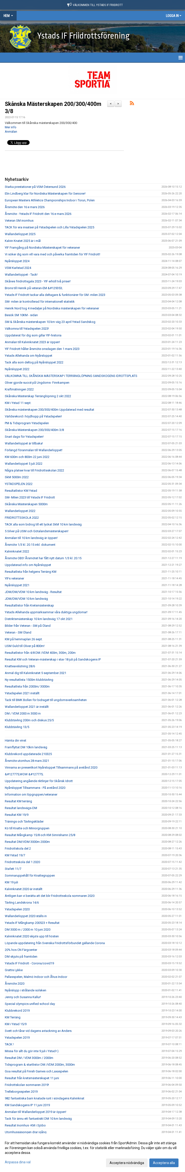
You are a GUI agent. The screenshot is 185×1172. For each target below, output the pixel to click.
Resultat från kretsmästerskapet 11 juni (32, 1078)
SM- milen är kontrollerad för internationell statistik (40, 301)
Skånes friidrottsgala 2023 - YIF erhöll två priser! (38, 281)
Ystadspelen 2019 (17, 1037)
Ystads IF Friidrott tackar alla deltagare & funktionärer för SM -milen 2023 (55, 295)
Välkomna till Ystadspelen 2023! (27, 328)
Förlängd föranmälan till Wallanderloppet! (33, 450)
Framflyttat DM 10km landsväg (26, 747)
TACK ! (9, 1044)
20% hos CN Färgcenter (21, 950)
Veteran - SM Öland (18, 632)
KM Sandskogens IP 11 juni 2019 (27, 1105)
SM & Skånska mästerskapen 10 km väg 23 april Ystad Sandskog (50, 322)
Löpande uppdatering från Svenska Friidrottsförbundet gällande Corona (55, 943)
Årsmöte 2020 (14, 983)
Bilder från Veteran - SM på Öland (28, 625)
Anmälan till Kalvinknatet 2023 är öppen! (32, 342)
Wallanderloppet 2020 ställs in (26, 916)
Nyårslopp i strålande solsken (25, 990)
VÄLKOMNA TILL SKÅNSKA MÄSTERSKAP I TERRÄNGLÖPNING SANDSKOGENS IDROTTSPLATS (71, 376)
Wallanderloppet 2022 (20, 511)
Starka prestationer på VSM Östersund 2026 (35, 187)
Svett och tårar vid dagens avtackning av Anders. (38, 1031)
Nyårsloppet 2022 (17, 369)
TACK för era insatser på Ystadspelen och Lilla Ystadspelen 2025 (49, 227)
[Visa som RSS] (132, 104)
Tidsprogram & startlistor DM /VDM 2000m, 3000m (40, 1064)
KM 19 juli (11, 882)
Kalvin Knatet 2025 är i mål (23, 241)
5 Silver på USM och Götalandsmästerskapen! (36, 531)
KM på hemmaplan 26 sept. (24, 639)
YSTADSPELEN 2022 (19, 484)
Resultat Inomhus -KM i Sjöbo (25, 1125)
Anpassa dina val (18, 1162)
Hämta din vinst (15, 740)
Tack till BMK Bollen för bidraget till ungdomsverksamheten (46, 700)
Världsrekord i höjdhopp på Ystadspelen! (33, 416)
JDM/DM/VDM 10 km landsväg (26, 598)
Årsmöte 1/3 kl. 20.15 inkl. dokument (30, 544)
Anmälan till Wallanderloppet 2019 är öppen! (35, 1112)
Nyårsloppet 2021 (17, 585)
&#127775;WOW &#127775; (24, 774)
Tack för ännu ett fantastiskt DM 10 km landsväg (38, 1118)
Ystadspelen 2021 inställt (22, 693)
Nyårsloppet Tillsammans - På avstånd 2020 (35, 788)
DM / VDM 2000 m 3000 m (23, 713)
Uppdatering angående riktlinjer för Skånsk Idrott (39, 781)
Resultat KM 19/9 (16, 815)
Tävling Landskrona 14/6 (22, 902)
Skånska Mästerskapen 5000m (26, 504)
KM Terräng (12, 1017)
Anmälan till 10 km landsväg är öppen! (31, 538)
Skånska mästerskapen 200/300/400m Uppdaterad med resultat (49, 409)
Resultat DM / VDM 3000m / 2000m (29, 1058)
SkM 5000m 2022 (17, 477)
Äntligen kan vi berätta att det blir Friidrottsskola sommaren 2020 (49, 896)
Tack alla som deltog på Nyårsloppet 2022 (34, 362)
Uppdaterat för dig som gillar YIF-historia (33, 335)
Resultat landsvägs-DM (21, 808)
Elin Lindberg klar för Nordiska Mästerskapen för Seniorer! (45, 193)
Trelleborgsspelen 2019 (21, 1091)
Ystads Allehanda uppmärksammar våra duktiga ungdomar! (46, 612)
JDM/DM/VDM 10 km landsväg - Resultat (33, 592)
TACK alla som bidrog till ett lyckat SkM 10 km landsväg (43, 524)
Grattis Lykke (14, 970)
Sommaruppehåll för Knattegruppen (30, 875)
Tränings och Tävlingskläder (24, 821)
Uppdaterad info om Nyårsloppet (28, 565)
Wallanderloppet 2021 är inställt (27, 707)
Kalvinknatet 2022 (17, 551)
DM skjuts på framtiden (21, 956)
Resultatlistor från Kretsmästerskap (29, 605)
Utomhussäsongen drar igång (25, 1132)
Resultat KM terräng (18, 801)
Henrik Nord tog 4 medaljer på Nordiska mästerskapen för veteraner (52, 308)
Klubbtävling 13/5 (17, 727)
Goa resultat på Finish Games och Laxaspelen (36, 1071)
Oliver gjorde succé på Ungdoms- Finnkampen (37, 382)
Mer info (10, 127)
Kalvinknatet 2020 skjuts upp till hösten (32, 936)
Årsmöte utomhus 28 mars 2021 (27, 761)
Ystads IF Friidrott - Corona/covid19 (29, 963)
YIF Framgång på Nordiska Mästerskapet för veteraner (42, 247)
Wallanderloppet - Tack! (21, 274)
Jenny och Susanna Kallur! (23, 997)
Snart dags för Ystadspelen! (24, 436)
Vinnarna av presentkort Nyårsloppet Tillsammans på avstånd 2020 (51, 767)
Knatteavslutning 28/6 (20, 666)
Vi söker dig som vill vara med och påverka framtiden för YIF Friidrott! (52, 254)
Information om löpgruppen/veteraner (31, 794)
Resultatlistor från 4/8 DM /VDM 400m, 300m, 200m (40, 652)
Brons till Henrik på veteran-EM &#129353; (34, 288)
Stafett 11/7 (13, 869)
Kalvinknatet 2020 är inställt (23, 889)
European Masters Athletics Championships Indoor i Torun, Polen (50, 200)
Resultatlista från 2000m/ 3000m (27, 686)
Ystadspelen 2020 (17, 909)
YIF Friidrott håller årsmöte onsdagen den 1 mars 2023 (42, 349)
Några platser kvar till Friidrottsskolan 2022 (34, 470)
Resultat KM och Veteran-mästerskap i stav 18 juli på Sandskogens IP (53, 659)
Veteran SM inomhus (19, 220)
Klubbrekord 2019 (17, 1010)
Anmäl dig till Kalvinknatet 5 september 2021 (35, 673)
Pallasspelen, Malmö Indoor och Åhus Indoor (36, 977)
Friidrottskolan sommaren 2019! (27, 1085)
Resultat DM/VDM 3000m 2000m (27, 842)
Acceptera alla (164, 1163)
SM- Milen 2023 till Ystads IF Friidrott (30, 497)
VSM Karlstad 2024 (18, 268)
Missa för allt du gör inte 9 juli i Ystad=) (32, 1051)
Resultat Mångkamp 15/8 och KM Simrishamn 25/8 (40, 835)
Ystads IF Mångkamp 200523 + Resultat (32, 923)
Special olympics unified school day (30, 1004)
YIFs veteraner (14, 578)
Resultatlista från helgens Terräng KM (30, 571)
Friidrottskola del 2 (18, 848)
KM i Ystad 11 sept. (18, 403)
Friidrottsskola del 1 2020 (22, 862)
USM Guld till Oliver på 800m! (25, 646)
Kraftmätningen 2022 (19, 389)
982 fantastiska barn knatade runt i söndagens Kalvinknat (44, 1098)
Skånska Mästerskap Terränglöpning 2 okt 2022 (38, 396)
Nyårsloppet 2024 (17, 261)
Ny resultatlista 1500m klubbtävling (29, 679)
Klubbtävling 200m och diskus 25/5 (29, 720)
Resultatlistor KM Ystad (21, 490)
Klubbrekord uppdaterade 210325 (28, 754)
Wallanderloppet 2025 (20, 234)
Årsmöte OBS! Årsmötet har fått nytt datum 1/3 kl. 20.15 (43, 558)
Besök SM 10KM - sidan (21, 315)
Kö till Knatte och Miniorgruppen (27, 828)
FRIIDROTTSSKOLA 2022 (22, 517)
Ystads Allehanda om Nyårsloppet (28, 355)
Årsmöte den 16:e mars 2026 (25, 207)
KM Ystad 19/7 (15, 855)
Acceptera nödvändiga (127, 1163)
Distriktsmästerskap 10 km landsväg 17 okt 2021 (39, 619)
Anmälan (11, 131)
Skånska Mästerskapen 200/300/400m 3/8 (34, 430)
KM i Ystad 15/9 (15, 1024)
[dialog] (92, 1152)
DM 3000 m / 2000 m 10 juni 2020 (27, 929)
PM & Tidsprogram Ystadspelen (27, 423)
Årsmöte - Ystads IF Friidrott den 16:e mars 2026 (38, 214)
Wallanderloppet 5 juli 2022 (23, 463)
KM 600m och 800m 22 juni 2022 (27, 457)
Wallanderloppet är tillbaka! (24, 443)
